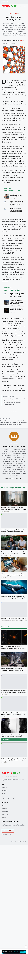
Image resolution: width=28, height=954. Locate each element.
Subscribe (5, 1)
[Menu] (24, 6)
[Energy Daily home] (9, 6)
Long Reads (5, 796)
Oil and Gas (4, 790)
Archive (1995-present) (8, 799)
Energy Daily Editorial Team (11, 40)
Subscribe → (8, 831)
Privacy (13, 841)
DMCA (24, 841)
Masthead (4, 808)
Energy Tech (5, 787)
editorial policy (14, 475)
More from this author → (14, 478)
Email (16, 411)
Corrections (5, 814)
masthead (19, 424)
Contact (4, 817)
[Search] (21, 6)
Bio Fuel (4, 793)
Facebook (11, 411)
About (3, 806)
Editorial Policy (5, 811)
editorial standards (9, 424)
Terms (20, 841)
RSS (10, 834)
